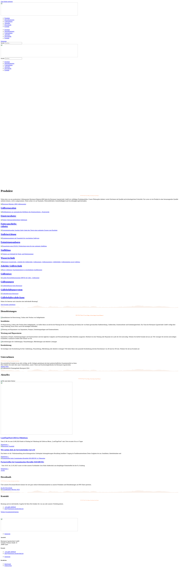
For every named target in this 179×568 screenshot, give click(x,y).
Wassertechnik (8, 258)
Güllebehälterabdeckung (12, 297)
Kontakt (6, 26)
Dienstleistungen (9, 20)
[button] (89, 178)
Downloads (7, 25)
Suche (2, 43)
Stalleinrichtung (8, 234)
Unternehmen (8, 21)
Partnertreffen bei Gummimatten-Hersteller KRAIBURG (22, 462)
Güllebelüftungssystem (11, 289)
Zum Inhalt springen (7, 1)
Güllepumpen (7, 282)
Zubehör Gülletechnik (11, 266)
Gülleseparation (8, 208)
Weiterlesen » (5, 444)
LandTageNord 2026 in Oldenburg (14, 438)
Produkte (7, 18)
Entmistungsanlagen (10, 242)
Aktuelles (7, 23)
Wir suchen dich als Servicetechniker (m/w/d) (18, 450)
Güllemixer (6, 274)
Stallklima (6, 250)
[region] (89, 129)
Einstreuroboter (8, 216)
